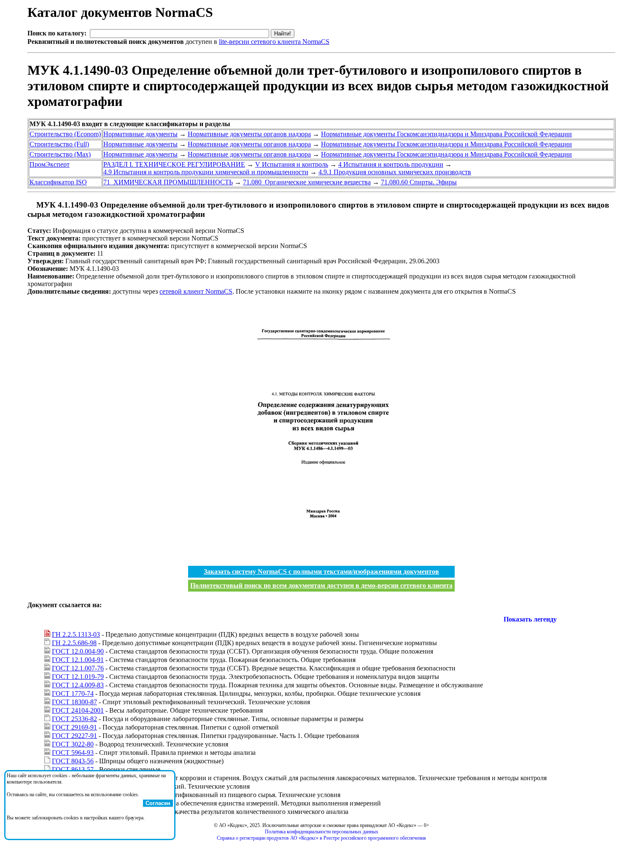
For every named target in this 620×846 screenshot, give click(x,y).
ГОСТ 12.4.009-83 (78, 685)
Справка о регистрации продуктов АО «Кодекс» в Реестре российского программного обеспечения (321, 838)
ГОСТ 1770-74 (73, 693)
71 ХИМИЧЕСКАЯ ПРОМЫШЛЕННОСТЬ (168, 182)
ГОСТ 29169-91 (74, 727)
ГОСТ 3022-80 (73, 744)
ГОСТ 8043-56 (73, 761)
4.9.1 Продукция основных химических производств (394, 172)
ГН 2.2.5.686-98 (74, 642)
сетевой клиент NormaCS (195, 291)
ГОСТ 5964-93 (73, 752)
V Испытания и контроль (291, 164)
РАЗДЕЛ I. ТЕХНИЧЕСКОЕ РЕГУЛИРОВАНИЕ (174, 164)
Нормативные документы (140, 134)
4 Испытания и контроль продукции (390, 164)
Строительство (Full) (59, 144)
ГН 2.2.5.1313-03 (76, 634)
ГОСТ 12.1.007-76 (78, 668)
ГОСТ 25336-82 (74, 718)
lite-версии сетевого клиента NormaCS (274, 41)
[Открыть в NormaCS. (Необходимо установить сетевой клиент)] (30, 204)
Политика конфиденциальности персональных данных (321, 832)
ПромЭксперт (50, 164)
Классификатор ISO (58, 182)
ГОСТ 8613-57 (73, 769)
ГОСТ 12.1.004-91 (78, 659)
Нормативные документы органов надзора (249, 134)
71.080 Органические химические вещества (307, 182)
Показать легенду (530, 619)
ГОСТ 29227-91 (74, 735)
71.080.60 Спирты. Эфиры (419, 182)
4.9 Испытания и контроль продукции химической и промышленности (205, 172)
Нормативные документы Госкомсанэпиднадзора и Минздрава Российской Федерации (446, 134)
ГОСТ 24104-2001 (78, 710)
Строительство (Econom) (65, 134)
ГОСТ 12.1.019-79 (78, 676)
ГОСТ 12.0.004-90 (78, 651)
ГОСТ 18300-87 (74, 701)
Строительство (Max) (60, 154)
